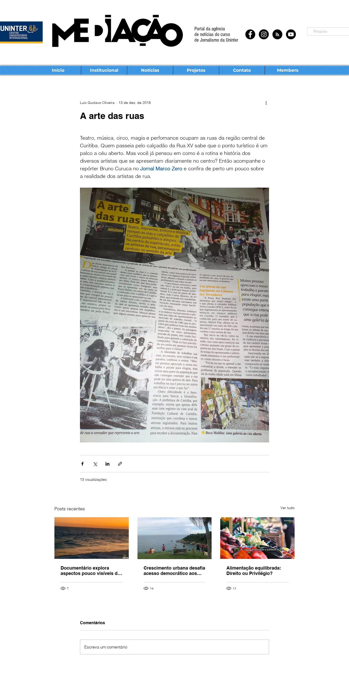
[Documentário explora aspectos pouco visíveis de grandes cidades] (91, 538)
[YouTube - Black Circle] (291, 34)
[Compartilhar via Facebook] (82, 463)
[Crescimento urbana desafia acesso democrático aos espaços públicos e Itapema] (174, 538)
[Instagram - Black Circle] (264, 34)
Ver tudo (288, 507)
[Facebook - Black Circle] (250, 34)
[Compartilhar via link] (120, 463)
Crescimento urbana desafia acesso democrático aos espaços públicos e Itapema (174, 570)
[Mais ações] (266, 103)
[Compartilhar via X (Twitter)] (94, 463)
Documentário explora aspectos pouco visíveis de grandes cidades (90, 570)
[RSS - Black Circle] (277, 34)
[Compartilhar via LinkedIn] (107, 463)
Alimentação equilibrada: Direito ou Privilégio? (253, 570)
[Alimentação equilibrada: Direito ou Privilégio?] (257, 538)
